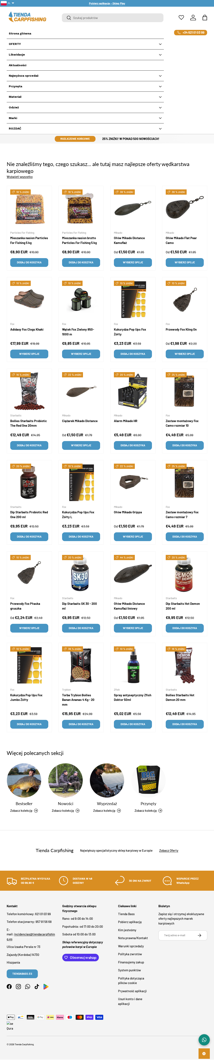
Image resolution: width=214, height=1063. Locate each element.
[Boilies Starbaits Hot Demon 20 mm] (185, 665)
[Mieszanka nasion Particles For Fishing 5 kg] (29, 208)
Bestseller (24, 803)
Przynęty (148, 803)
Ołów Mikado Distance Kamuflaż (129, 240)
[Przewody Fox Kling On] (185, 300)
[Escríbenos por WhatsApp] (204, 1039)
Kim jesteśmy (127, 930)
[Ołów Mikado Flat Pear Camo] (185, 208)
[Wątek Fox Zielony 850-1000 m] (81, 300)
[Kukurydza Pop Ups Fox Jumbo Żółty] (29, 665)
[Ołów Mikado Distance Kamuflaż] (133, 208)
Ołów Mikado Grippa (128, 512)
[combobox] (112, 17)
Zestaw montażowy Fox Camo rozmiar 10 (182, 423)
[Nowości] (65, 780)
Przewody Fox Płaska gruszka (25, 606)
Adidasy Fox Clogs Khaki (26, 329)
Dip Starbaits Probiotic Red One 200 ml (29, 514)
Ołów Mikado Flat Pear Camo (181, 240)
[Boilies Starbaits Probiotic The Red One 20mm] (29, 391)
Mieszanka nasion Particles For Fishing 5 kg (29, 240)
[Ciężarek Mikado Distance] (81, 391)
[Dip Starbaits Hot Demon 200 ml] (185, 574)
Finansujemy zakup (131, 962)
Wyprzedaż (107, 803)
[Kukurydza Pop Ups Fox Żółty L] (81, 483)
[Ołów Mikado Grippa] (133, 483)
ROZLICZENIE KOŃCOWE (75, 138)
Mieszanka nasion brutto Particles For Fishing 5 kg (79, 240)
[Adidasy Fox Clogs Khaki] (29, 300)
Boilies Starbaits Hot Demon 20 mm (180, 697)
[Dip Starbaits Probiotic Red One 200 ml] (29, 483)
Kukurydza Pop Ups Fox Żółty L (78, 514)
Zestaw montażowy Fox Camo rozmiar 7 (182, 514)
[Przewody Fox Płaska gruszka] (29, 574)
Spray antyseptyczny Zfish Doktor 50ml (132, 697)
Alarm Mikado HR (125, 421)
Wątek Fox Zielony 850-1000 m (78, 331)
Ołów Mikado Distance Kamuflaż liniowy (129, 606)
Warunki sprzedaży (131, 946)
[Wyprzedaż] (107, 780)
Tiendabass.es (22, 973)
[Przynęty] (148, 780)
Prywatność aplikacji (132, 991)
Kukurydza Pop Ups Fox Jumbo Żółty (26, 697)
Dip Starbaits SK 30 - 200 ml (79, 606)
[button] (204, 17)
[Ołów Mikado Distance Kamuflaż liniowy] (133, 574)
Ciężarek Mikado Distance (80, 421)
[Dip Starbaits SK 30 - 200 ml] (81, 574)
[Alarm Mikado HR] (133, 391)
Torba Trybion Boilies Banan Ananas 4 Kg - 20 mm (78, 699)
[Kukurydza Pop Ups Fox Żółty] (133, 300)
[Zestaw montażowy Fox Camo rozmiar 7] (185, 483)
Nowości (65, 803)
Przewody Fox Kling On (181, 329)
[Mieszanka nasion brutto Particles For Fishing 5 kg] (81, 208)
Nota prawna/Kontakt (133, 938)
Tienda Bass (126, 914)
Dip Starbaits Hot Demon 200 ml (183, 606)
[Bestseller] (24, 780)
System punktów (129, 970)
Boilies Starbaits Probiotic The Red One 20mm (28, 423)
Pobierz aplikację (130, 922)
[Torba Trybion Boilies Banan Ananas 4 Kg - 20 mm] (81, 665)
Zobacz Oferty (168, 850)
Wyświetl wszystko (20, 177)
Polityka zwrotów (130, 954)
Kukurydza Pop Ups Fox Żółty (130, 331)
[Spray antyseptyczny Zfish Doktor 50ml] (133, 665)
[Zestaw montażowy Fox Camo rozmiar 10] (185, 391)
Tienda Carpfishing (24, 1044)
